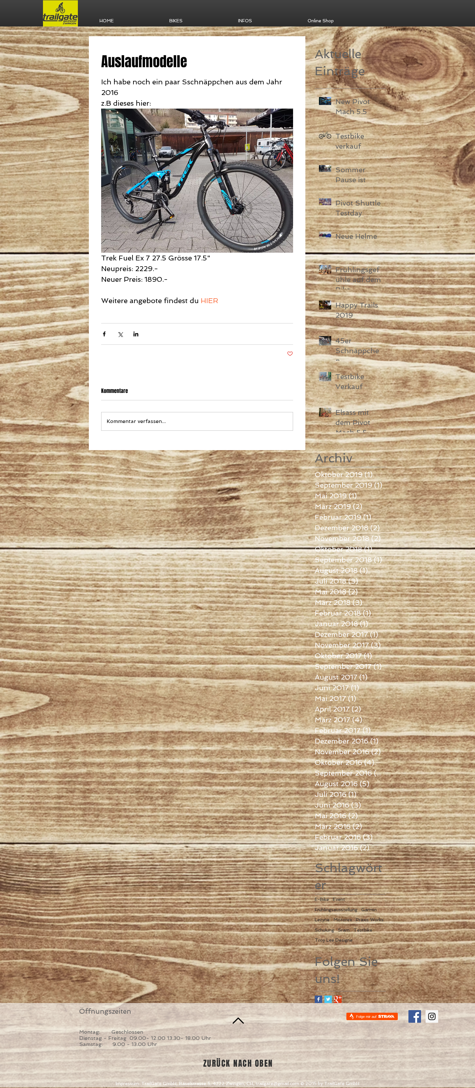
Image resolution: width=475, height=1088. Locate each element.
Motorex (342, 919)
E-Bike (322, 899)
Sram (344, 930)
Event (339, 899)
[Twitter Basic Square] (328, 999)
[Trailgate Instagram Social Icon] (432, 1016)
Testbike (363, 930)
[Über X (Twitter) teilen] (120, 334)
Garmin (369, 909)
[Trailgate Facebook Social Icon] (414, 1016)
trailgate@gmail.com (277, 1083)
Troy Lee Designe (334, 940)
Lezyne (322, 919)
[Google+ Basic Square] (338, 999)
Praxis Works (370, 919)
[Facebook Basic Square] (318, 999)
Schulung (324, 930)
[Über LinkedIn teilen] (136, 334)
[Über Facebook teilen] (104, 334)
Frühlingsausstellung (336, 909)
